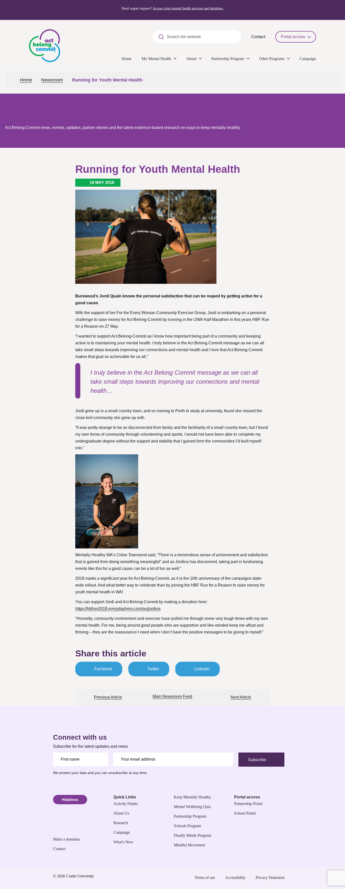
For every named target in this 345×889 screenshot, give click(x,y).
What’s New (123, 842)
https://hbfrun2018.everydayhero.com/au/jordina (117, 608)
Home (127, 59)
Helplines (70, 799)
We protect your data (70, 773)
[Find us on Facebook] (250, 764)
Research (120, 823)
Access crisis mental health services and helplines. (188, 8)
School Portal (245, 813)
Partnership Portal (248, 803)
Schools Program (187, 826)
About (191, 59)
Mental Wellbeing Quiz (192, 806)
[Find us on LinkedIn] (281, 764)
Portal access (293, 37)
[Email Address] (173, 759)
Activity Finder (125, 803)
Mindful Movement (189, 845)
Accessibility (235, 877)
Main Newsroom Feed (172, 696)
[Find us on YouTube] (271, 764)
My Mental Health (156, 59)
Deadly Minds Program (192, 835)
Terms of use (204, 877)
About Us (121, 813)
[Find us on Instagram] (260, 764)
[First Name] (80, 759)
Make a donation (66, 839)
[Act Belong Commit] (44, 45)
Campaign (308, 59)
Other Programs (271, 59)
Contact (258, 37)
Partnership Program (227, 59)
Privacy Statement (270, 877)
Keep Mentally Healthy (192, 797)
